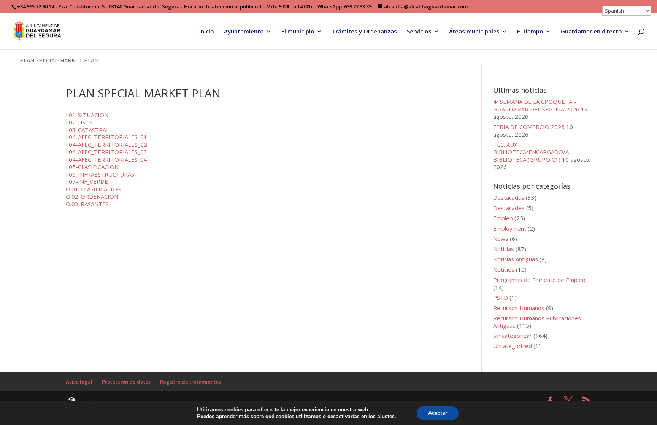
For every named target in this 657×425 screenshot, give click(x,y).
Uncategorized (512, 346)
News (500, 238)
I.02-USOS (79, 122)
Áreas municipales (474, 32)
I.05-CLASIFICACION (92, 166)
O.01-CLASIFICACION (93, 189)
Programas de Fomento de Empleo (539, 279)
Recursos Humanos (518, 308)
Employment (509, 228)
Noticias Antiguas (515, 259)
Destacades (509, 208)
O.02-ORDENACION (92, 196)
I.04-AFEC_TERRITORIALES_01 (106, 137)
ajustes (386, 416)
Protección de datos (126, 381)
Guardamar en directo (591, 32)
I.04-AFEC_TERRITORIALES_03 (106, 152)
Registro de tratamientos (190, 381)
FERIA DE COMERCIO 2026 (529, 127)
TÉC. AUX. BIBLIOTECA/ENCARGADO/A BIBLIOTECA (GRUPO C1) (531, 152)
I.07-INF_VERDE (87, 181)
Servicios (419, 32)
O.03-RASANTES (87, 204)
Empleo (503, 218)
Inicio (206, 32)
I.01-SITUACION (87, 115)
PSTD (500, 297)
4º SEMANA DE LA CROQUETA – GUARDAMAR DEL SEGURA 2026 (536, 105)
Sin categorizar (512, 335)
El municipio (297, 32)
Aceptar (437, 413)
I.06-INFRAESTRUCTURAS (100, 174)
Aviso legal (79, 381)
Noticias (503, 249)
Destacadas (508, 197)
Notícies (503, 269)
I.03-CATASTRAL (87, 130)
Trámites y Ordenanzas (364, 32)
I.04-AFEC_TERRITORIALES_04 (106, 159)
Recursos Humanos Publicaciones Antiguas (537, 321)
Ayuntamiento (244, 32)
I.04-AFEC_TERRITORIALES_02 (106, 144)
